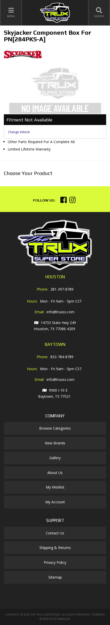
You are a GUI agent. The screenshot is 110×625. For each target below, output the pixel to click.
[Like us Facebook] (63, 201)
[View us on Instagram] (72, 201)
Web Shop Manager (56, 619)
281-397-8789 (61, 289)
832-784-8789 (61, 356)
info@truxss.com (60, 311)
